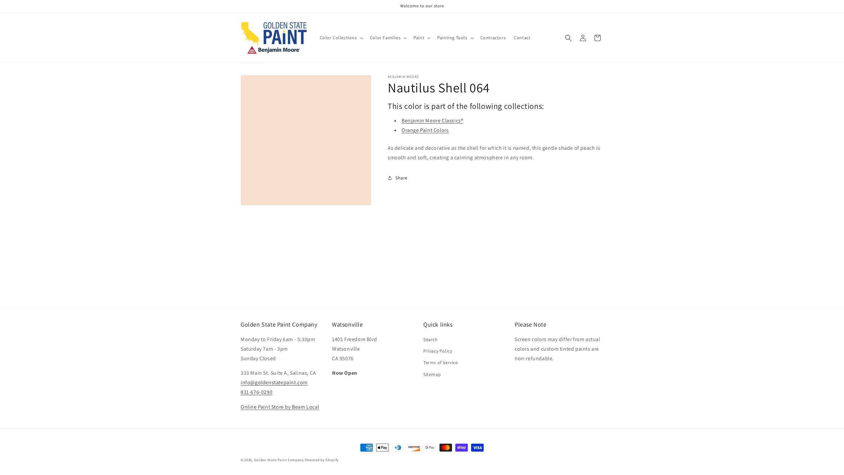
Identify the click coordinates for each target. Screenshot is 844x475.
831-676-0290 (256, 392)
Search (430, 339)
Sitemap (432, 374)
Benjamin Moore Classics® (432, 120)
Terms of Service (440, 362)
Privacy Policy (437, 351)
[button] (341, 38)
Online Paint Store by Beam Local (280, 406)
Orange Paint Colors (425, 130)
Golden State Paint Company (279, 460)
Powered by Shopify (322, 460)
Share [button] (401, 178)
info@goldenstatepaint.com (274, 382)
